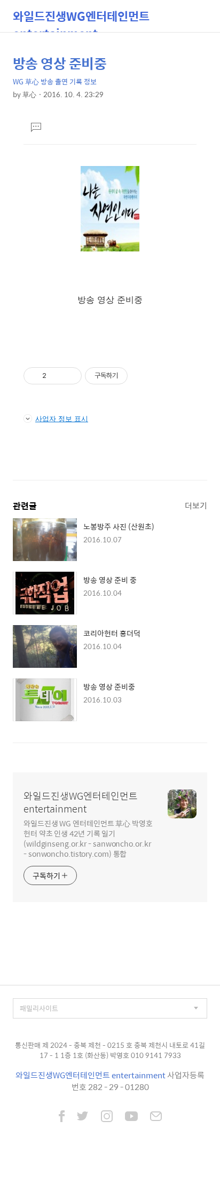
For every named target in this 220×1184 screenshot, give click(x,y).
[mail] (156, 1117)
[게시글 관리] (69, 376)
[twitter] (83, 1117)
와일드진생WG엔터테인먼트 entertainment (81, 19)
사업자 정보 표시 (61, 418)
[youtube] (131, 1117)
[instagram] (107, 1117)
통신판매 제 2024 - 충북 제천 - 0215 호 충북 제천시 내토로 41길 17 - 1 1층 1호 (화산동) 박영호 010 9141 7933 (110, 1050)
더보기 (196, 505)
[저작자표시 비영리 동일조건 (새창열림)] (142, 376)
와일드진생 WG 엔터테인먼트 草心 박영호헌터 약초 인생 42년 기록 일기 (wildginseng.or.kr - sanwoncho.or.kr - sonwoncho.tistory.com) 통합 (88, 838)
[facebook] (62, 1117)
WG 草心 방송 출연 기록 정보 (55, 81)
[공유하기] (56, 376)
